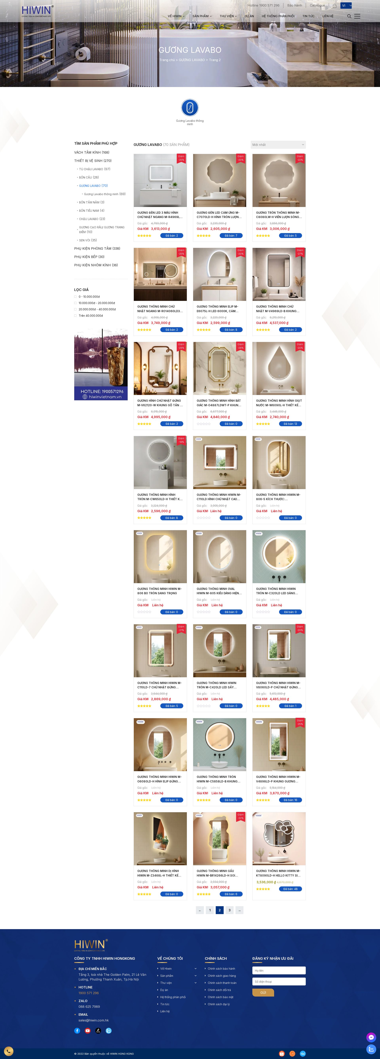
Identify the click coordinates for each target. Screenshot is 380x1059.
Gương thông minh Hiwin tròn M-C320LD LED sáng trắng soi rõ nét (276, 593)
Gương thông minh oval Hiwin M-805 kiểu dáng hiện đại (218, 593)
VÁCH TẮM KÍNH (87, 152)
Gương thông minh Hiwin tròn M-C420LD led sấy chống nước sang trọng (217, 687)
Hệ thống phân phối (278, 16)
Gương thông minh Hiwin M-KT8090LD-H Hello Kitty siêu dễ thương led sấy (278, 875)
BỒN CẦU (85, 177)
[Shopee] (282, 1054)
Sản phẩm (201, 16)
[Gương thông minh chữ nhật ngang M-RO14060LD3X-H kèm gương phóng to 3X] (160, 274)
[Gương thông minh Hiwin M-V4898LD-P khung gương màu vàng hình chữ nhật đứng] (279, 744)
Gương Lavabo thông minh (190, 122)
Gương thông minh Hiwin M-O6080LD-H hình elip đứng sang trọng (159, 781)
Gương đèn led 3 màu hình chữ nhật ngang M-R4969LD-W (160, 217)
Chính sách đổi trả (219, 990)
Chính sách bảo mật (220, 997)
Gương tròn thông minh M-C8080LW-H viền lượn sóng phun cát (278, 217)
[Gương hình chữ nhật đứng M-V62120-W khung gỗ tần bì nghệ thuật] (160, 368)
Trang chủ (167, 60)
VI (343, 6)
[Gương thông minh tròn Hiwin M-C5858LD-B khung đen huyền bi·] (219, 744)
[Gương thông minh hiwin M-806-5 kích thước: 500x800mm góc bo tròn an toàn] (279, 462)
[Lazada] (292, 1054)
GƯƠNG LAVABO (192, 60)
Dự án (249, 16)
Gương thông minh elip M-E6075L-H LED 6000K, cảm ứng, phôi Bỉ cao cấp (217, 311)
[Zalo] (109, 1031)
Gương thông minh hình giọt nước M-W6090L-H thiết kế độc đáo (279, 405)
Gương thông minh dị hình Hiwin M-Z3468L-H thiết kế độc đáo (158, 875)
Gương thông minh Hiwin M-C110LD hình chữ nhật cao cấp (219, 499)
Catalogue (317, 5)
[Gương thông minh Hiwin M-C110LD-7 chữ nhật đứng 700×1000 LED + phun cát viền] (160, 650)
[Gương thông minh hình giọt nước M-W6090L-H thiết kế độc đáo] (279, 368)
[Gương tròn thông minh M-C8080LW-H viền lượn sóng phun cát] (279, 180)
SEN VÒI (84, 240)
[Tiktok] (98, 1031)
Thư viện (227, 16)
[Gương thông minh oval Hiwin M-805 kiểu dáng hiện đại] (219, 556)
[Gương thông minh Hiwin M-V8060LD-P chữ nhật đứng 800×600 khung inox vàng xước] (279, 650)
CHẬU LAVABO (88, 219)
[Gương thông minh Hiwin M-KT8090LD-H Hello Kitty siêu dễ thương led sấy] (279, 838)
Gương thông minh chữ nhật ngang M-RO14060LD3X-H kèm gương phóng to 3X (160, 311)
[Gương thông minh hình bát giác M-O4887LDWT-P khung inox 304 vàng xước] (219, 368)
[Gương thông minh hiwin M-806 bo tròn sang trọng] (160, 556)
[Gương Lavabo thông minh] (190, 107)
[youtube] (88, 1031)
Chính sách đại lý (219, 1004)
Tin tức (308, 16)
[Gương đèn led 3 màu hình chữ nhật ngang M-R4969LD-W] (160, 180)
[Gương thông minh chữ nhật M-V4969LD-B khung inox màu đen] (279, 274)
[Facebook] (77, 1031)
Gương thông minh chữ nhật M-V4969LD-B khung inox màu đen (276, 311)
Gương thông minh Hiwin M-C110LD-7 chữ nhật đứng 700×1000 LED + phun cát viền (160, 687)
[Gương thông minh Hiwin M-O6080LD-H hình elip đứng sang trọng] (160, 744)
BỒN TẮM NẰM (89, 202)
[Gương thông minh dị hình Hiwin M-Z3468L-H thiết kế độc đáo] (160, 838)
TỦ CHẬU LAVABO (91, 169)
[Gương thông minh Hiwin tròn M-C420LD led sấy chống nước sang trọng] (219, 650)
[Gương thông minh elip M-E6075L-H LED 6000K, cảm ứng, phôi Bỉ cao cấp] (219, 274)
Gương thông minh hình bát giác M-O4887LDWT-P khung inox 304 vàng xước (219, 405)
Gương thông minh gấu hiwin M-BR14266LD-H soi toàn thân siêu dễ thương (217, 875)
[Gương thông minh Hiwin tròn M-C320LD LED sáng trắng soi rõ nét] (279, 556)
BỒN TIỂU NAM (89, 210)
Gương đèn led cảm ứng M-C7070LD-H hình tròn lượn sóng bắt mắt (218, 217)
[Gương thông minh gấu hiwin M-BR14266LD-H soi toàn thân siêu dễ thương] (219, 838)
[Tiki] (303, 1054)
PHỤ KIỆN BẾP (85, 257)
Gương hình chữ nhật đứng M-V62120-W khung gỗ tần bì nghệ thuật (159, 405)
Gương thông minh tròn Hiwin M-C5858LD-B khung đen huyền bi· (217, 781)
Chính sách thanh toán (222, 982)
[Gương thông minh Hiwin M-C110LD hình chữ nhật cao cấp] (219, 462)
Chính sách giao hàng (222, 975)
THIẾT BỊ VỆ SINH (88, 161)
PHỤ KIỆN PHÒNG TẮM (92, 248)
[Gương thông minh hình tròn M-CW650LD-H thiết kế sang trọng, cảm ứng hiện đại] (160, 462)
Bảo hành (294, 5)
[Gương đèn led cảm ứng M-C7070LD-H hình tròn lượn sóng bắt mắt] (219, 180)
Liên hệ (327, 16)
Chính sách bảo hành (221, 968)
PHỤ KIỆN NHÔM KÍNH (92, 265)
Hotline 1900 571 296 (263, 5)
